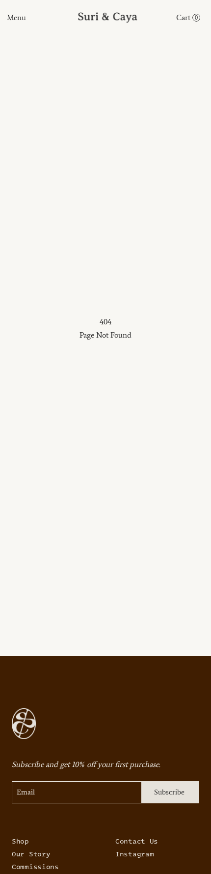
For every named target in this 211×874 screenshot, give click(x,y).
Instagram (134, 853)
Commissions (35, 866)
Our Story (31, 853)
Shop (20, 841)
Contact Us (136, 841)
